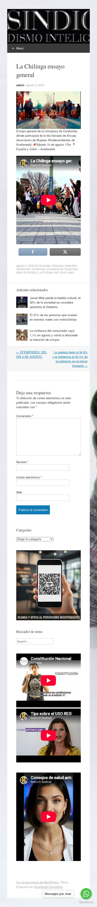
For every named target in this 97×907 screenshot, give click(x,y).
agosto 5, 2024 (35, 85)
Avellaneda (23, 269)
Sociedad (45, 265)
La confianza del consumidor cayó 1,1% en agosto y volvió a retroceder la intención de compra (54, 335)
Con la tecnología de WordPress (37, 882)
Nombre (22, 462)
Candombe (38, 269)
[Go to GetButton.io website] (86, 902)
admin (20, 85)
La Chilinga (45, 272)
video (70, 272)
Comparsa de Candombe (62, 269)
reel (56, 272)
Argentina (71, 265)
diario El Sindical (26, 272)
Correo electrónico (29, 477)
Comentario (24, 416)
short (63, 272)
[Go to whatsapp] (86, 893)
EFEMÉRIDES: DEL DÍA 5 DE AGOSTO (31, 354)
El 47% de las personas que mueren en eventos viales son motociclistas (53, 317)
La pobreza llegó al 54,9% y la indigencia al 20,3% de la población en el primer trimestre (70, 359)
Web (19, 492)
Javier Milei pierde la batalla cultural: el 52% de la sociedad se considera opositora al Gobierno (55, 302)
